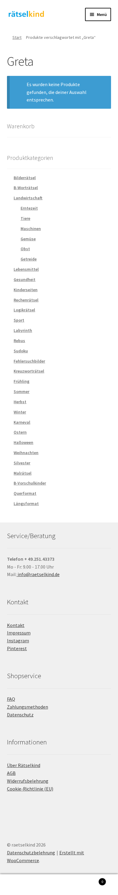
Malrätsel (22, 473)
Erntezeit (29, 208)
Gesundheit (24, 279)
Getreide (29, 259)
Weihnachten (26, 452)
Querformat (25, 493)
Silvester (22, 463)
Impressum (19, 633)
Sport (19, 320)
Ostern (20, 432)
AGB (11, 773)
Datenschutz (20, 715)
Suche (59, 885)
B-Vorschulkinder (30, 483)
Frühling (21, 381)
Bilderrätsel (25, 177)
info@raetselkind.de (38, 574)
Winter (20, 412)
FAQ (11, 699)
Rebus (19, 340)
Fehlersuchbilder (29, 361)
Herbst (20, 401)
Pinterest (17, 648)
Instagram (18, 641)
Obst (25, 248)
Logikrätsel (24, 310)
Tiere (25, 218)
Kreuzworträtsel (29, 371)
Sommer (21, 391)
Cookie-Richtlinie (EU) (30, 789)
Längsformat (26, 503)
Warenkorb (91, 879)
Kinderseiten (26, 289)
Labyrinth (23, 330)
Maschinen (31, 228)
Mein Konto (19, 885)
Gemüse (28, 239)
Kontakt (16, 625)
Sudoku (21, 351)
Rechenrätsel (26, 300)
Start (16, 37)
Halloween (23, 442)
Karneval (22, 422)
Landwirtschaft (28, 198)
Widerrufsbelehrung (27, 781)
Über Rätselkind (23, 765)
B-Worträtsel (26, 187)
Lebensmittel (26, 269)
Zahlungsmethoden (27, 707)
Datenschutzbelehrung (31, 853)
